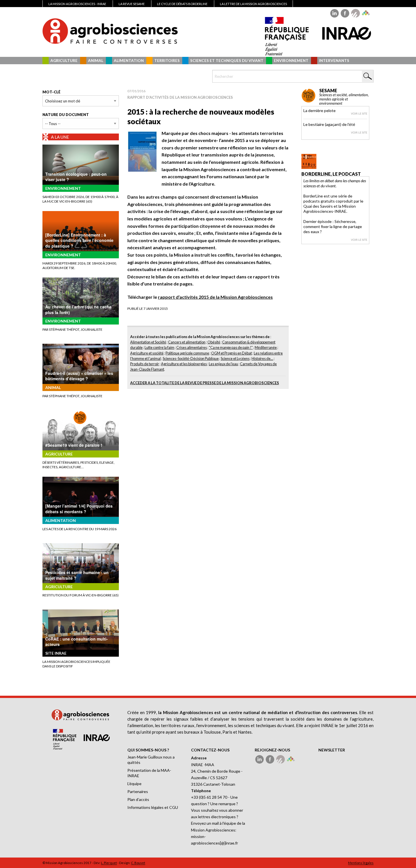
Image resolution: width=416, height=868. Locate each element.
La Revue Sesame (132, 4)
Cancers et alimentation (186, 342)
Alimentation (129, 60)
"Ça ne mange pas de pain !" (231, 347)
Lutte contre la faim (159, 347)
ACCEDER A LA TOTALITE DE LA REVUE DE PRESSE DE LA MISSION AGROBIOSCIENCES (204, 383)
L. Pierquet (109, 863)
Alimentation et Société (148, 342)
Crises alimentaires (191, 347)
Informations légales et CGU (152, 807)
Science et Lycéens (235, 358)
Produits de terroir (144, 364)
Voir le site (359, 113)
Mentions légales (361, 863)
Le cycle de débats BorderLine (182, 4)
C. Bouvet (138, 863)
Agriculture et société (147, 353)
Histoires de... (262, 358)
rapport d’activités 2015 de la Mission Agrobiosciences (215, 297)
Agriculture (64, 60)
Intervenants (334, 60)
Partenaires (137, 791)
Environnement (291, 60)
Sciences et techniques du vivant (226, 60)
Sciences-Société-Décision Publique (191, 358)
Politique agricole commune (187, 353)
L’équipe (134, 783)
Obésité (213, 342)
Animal (95, 60)
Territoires (167, 60)
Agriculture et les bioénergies (184, 364)
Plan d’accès (138, 799)
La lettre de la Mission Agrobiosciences (253, 4)
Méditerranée (266, 347)
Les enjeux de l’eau (223, 364)
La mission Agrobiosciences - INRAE (77, 4)
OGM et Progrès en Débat (231, 353)
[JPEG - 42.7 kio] (142, 151)
